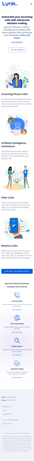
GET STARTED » (17, 378)
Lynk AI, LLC (27, 433)
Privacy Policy (7, 424)
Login (4, 410)
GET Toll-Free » (17, 332)
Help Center (7, 407)
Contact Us (7, 414)
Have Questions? (17, 42)
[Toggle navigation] (31, 4)
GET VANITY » (17, 355)
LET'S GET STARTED (17, 50)
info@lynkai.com (10, 397)
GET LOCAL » (17, 310)
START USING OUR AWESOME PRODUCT (17, 271)
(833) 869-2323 (11, 400)
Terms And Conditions (10, 420)
